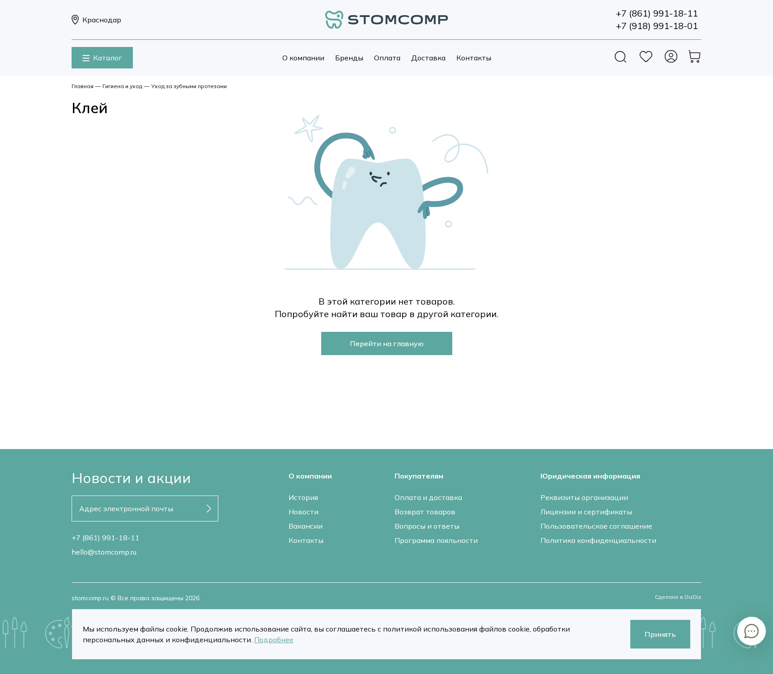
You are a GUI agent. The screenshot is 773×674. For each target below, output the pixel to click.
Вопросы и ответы (427, 525)
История (303, 497)
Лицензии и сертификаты (586, 511)
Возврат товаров (425, 511)
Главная (82, 86)
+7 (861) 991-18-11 (106, 537)
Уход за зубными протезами (189, 86)
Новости (304, 511)
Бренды (349, 57)
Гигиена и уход (122, 86)
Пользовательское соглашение (596, 525)
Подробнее (273, 639)
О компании (303, 57)
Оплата (387, 57)
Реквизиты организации (584, 497)
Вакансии (306, 525)
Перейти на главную (387, 343)
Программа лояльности (436, 540)
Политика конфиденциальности (598, 540)
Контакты (473, 57)
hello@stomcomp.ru (104, 551)
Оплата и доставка (428, 497)
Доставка (428, 57)
